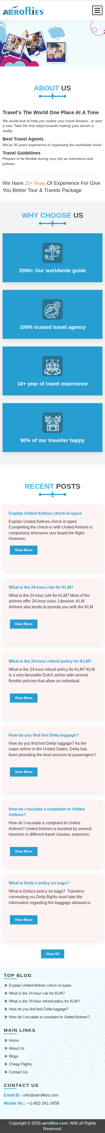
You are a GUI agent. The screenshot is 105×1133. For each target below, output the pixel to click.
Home (14, 1040)
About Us (16, 1048)
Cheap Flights (20, 1064)
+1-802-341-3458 (43, 1103)
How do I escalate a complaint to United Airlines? (49, 1017)
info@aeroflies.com (40, 1095)
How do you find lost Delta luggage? (38, 1009)
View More (24, 550)
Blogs (13, 1056)
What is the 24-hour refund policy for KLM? (44, 1001)
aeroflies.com (55, 1123)
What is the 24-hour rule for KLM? (37, 993)
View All (52, 954)
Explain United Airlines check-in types (40, 985)
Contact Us (18, 1072)
